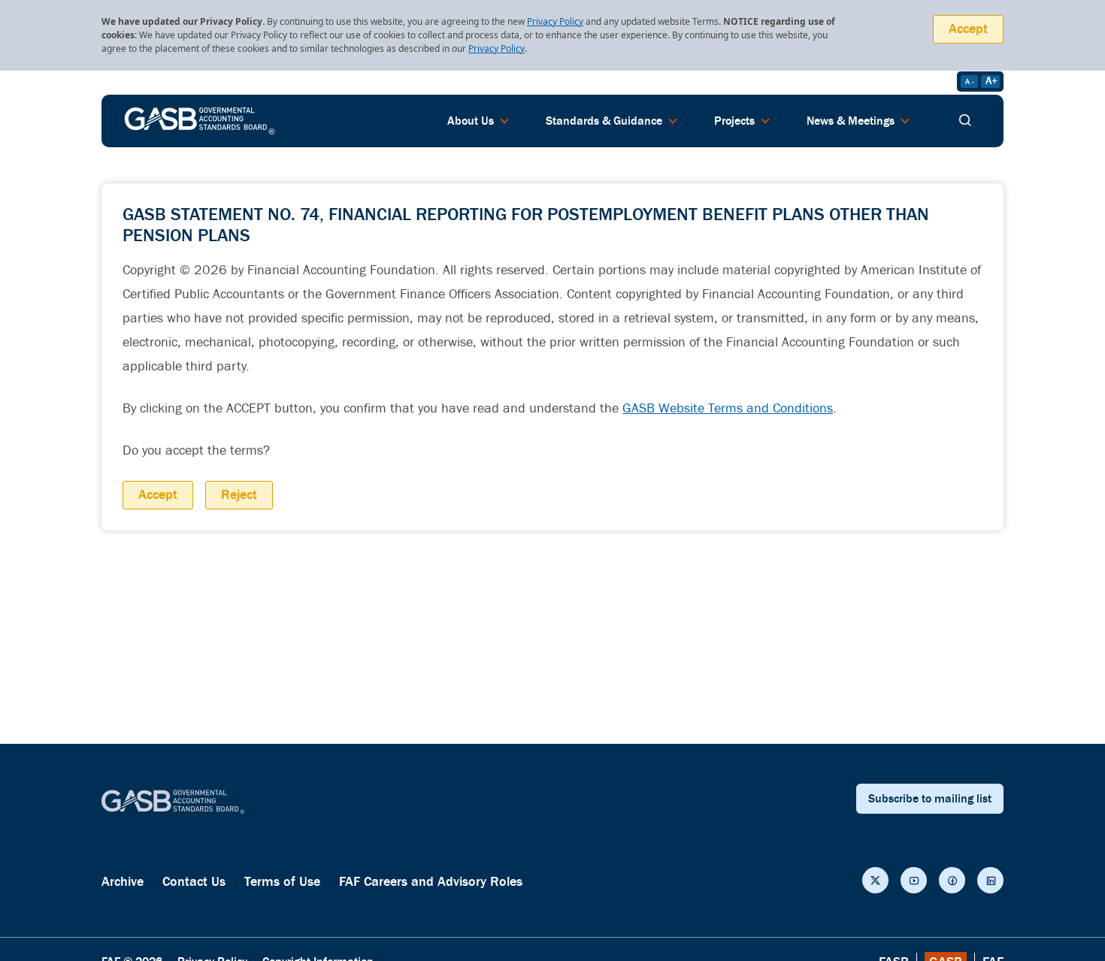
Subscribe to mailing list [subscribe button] (929, 798)
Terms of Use (282, 881)
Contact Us (194, 881)
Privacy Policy (555, 21)
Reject (239, 494)
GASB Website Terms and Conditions (727, 408)
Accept (968, 29)
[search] (965, 121)
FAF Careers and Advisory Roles (430, 881)
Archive (122, 881)
